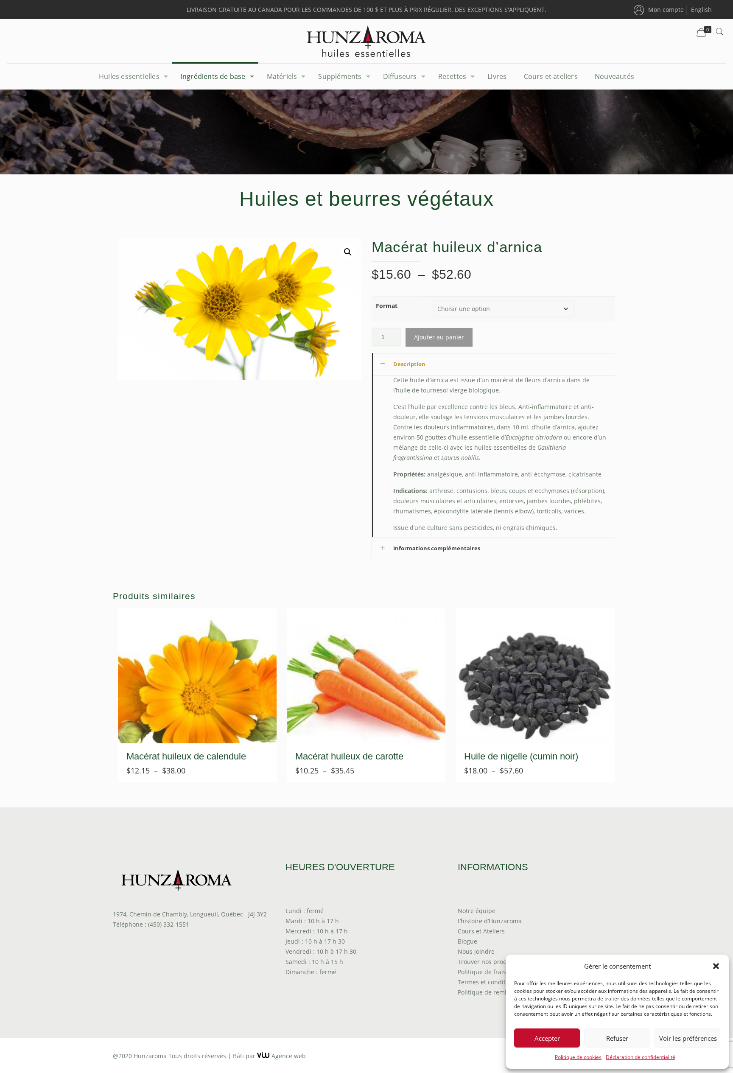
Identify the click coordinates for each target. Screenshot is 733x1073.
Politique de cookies (578, 1057)
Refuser (617, 1038)
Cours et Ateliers (481, 931)
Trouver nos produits (488, 962)
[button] (716, 966)
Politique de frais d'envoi (493, 972)
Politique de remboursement (499, 992)
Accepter (547, 1038)
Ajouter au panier (439, 337)
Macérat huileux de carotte (349, 756)
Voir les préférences (688, 1038)
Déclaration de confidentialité (640, 1057)
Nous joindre (476, 951)
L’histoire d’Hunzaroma (490, 921)
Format (386, 306)
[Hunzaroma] (366, 41)
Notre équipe (476, 911)
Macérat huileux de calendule (186, 756)
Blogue (467, 941)
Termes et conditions (488, 982)
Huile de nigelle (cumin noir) (521, 756)
